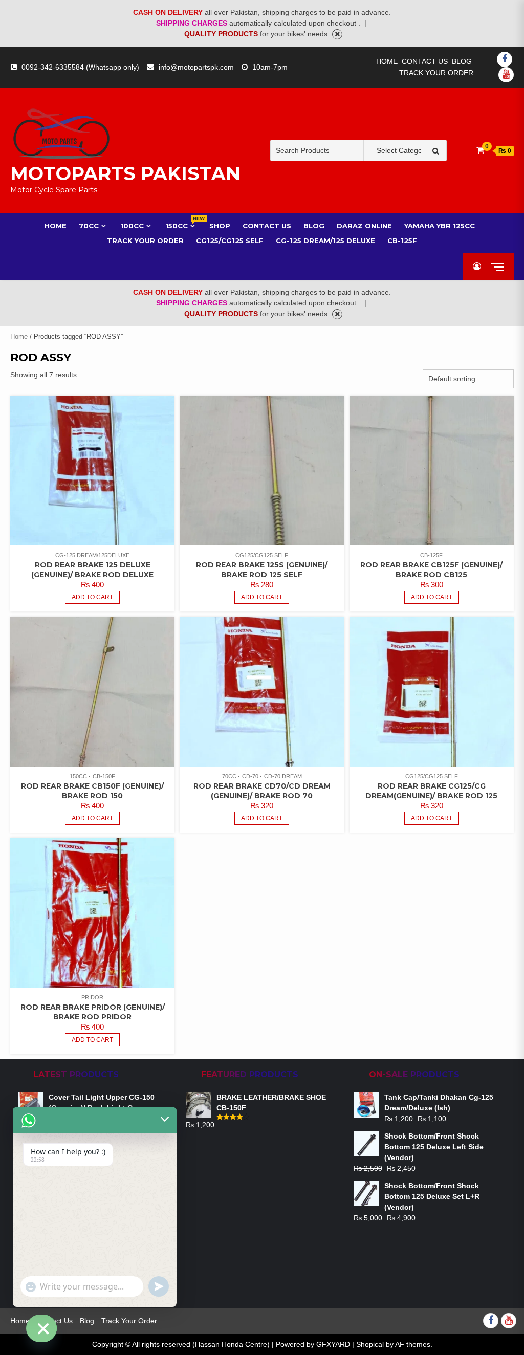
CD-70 (250, 776)
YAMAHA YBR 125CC (439, 226)
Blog (462, 61)
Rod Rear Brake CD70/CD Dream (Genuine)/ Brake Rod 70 (262, 790)
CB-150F (104, 776)
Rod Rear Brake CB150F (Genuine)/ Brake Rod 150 (92, 790)
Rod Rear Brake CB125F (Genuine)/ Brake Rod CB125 (431, 569)
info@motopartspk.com (196, 67)
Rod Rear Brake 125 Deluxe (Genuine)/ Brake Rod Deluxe (92, 569)
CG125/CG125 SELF (261, 555)
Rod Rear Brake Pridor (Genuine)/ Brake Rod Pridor (92, 1011)
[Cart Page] (480, 150)
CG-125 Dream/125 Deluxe (325, 240)
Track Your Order (436, 73)
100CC (132, 226)
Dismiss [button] (337, 34)
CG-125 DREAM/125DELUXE (92, 555)
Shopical (370, 1344)
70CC (89, 226)
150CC (181, 225)
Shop (219, 226)
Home (387, 61)
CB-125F (402, 240)
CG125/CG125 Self (230, 240)
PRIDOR (92, 997)
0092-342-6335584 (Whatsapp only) (80, 67)
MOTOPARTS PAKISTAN (125, 173)
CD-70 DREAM (283, 776)
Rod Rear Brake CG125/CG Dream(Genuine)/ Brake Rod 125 (431, 790)
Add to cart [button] (92, 597)
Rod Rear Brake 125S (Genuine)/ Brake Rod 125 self (262, 569)
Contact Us (425, 61)
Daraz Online (364, 226)
